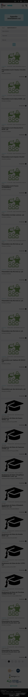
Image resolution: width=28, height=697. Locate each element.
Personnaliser (17, 695)
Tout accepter (11, 695)
